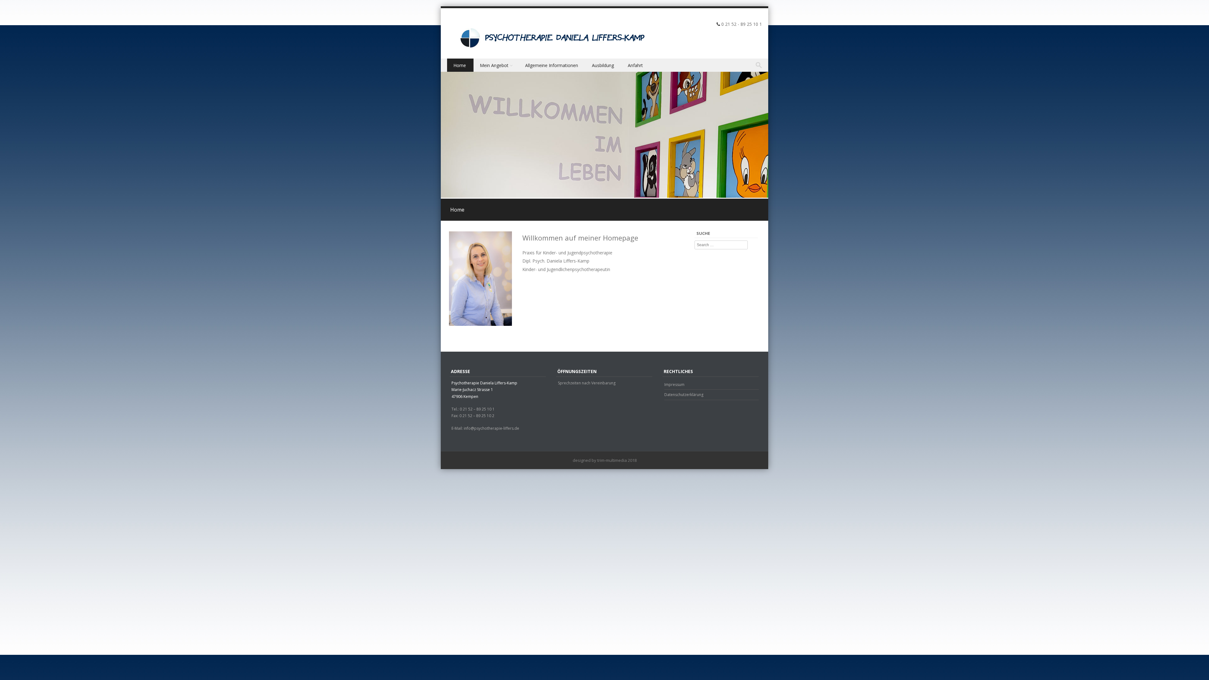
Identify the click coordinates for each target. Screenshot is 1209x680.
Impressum (674, 384)
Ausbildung (603, 65)
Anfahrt (635, 65)
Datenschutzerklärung (683, 394)
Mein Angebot (494, 65)
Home (459, 65)
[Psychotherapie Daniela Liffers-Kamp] (551, 36)
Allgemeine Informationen (551, 65)
